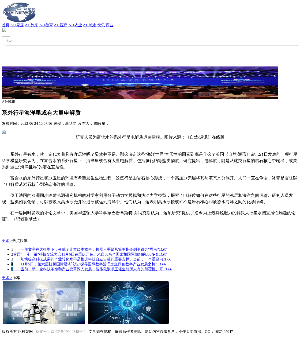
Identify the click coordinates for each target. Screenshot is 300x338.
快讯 (101, 25)
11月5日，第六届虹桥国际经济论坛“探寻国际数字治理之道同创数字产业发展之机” (89, 264)
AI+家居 (17, 25)
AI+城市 (90, 25)
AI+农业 (75, 25)
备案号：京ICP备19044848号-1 (61, 332)
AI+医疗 (61, 25)
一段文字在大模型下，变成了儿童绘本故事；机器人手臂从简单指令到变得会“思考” (90, 249)
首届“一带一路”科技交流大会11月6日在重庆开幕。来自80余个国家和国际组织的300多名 (90, 254)
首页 (5, 25)
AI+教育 (46, 25)
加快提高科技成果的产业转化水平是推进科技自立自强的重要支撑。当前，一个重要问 (92, 259)
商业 (109, 25)
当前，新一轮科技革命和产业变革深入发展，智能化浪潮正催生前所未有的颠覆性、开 (92, 269)
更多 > (7, 241)
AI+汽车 (31, 25)
